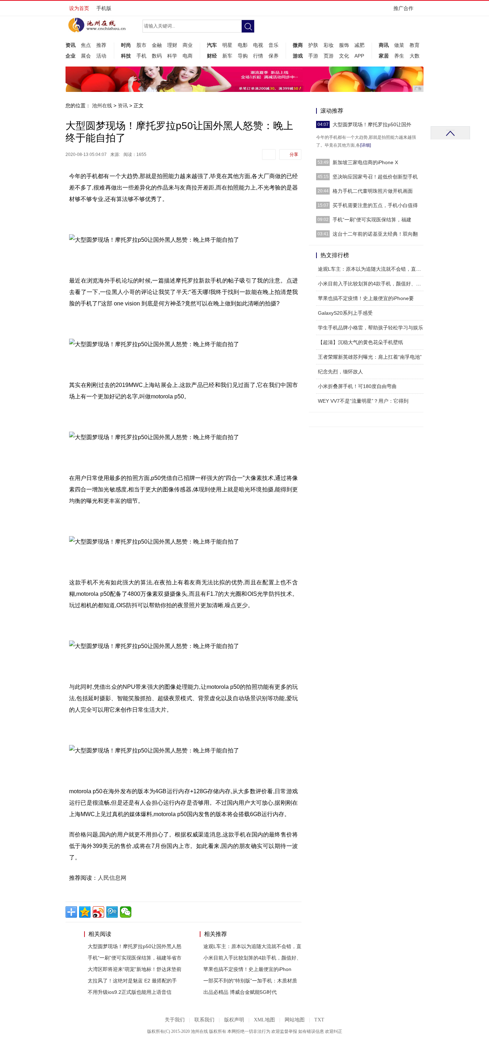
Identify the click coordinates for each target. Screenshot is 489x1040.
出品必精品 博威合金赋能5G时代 (240, 992)
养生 (399, 56)
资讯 (71, 45)
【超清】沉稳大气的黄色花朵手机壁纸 (360, 342)
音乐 (273, 45)
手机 (141, 56)
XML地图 (264, 1019)
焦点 (86, 45)
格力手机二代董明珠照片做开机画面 (373, 191)
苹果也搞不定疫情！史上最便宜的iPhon (247, 969)
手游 (313, 56)
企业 (71, 56)
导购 (243, 56)
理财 (172, 45)
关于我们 (175, 1019)
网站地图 (295, 1019)
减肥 (359, 45)
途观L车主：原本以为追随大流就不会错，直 (252, 946)
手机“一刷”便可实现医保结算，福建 (372, 219)
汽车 (212, 45)
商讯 (384, 45)
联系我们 (204, 1019)
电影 (243, 45)
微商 (298, 45)
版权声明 (234, 1019)
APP (359, 56)
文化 (344, 56)
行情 (258, 56)
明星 (227, 45)
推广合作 (403, 8)
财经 (212, 56)
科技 (126, 56)
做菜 (399, 45)
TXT (319, 1019)
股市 (141, 45)
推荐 (101, 45)
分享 (294, 154)
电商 (188, 56)
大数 (415, 56)
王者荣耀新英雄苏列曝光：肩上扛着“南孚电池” (370, 357)
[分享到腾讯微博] (112, 912)
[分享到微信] (125, 912)
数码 (157, 56)
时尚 (126, 45)
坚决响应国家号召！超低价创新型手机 (375, 177)
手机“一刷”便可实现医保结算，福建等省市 (134, 958)
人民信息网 (112, 878)
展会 (86, 56)
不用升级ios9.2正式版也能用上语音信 (129, 992)
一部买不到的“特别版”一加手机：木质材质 (250, 980)
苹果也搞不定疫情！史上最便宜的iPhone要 (366, 298)
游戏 (298, 56)
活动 (101, 56)
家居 (384, 56)
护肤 (313, 45)
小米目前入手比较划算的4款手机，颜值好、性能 (372, 283)
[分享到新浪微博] (98, 912)
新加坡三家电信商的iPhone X (365, 162)
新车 (227, 56)
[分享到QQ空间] (85, 912)
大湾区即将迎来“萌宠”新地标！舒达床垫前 (134, 969)
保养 (273, 56)
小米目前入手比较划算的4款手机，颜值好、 (252, 958)
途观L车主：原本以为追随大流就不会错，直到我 (372, 269)
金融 (157, 45)
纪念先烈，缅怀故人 (340, 371)
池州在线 (102, 105)
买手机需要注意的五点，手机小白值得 (375, 205)
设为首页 (79, 8)
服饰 (344, 45)
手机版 (103, 8)
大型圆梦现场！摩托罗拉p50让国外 (372, 124)
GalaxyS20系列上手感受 (345, 313)
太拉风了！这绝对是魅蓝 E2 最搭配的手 (132, 980)
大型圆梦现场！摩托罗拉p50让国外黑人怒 (134, 946)
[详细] (365, 145)
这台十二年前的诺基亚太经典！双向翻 (375, 234)
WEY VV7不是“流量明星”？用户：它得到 (363, 401)
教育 (415, 45)
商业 (188, 45)
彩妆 (329, 45)
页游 (329, 56)
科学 (172, 56)
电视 (258, 45)
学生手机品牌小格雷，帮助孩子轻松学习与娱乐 (370, 327)
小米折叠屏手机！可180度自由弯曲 (357, 386)
